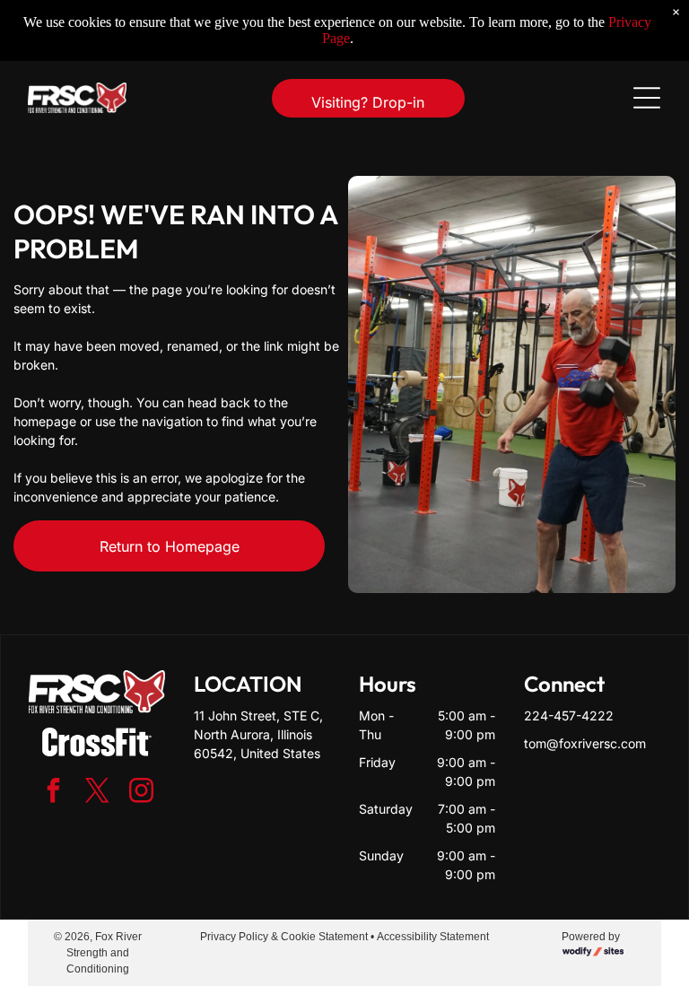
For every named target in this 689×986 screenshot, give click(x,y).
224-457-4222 (569, 715)
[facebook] (53, 793)
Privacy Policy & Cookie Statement (284, 936)
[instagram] (141, 793)
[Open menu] (646, 97)
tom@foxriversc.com (585, 743)
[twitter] (97, 793)
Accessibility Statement (433, 936)
